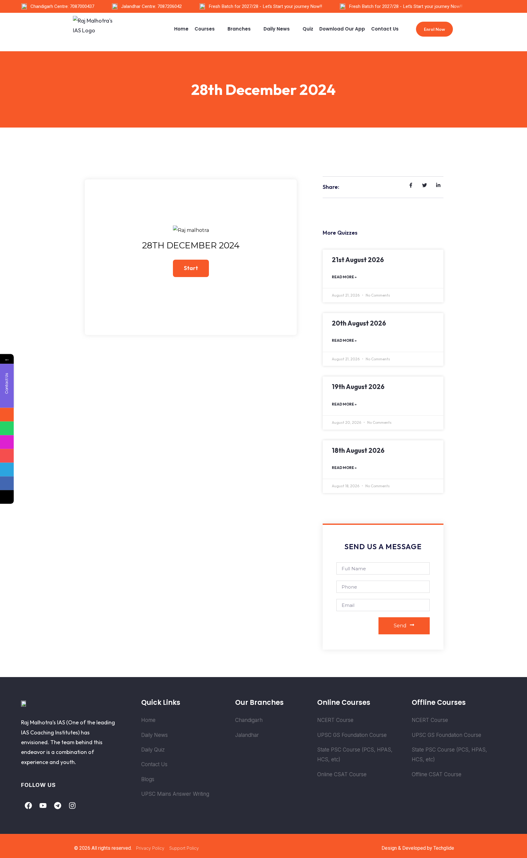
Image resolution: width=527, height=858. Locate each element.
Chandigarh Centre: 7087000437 (62, 6)
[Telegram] (57, 805)
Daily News (277, 29)
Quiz (308, 29)
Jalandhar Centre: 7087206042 (151, 6)
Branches (239, 29)
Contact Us (385, 29)
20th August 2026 (359, 323)
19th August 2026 (358, 387)
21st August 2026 (358, 260)
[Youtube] (43, 805)
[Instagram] (72, 805)
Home (181, 29)
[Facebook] (28, 805)
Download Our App (342, 29)
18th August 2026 (358, 450)
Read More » (344, 277)
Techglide (443, 848)
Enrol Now (434, 29)
